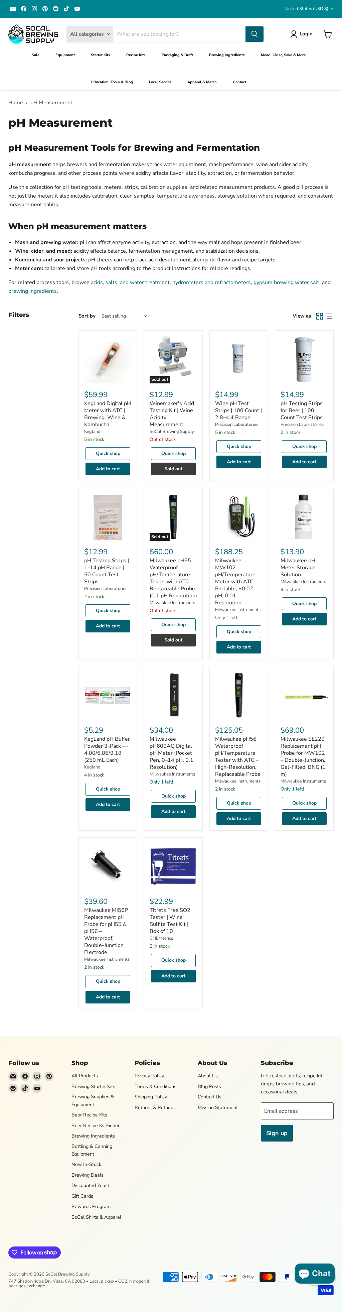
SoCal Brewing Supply (172, 432)
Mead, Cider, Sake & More (283, 54)
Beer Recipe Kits (89, 1114)
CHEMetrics (161, 938)
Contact (239, 82)
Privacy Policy (149, 1075)
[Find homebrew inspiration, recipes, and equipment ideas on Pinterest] (45, 8)
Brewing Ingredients (227, 54)
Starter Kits (100, 54)
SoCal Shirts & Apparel (96, 1217)
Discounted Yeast (90, 1185)
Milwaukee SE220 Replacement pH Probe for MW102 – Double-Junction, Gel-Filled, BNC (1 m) (303, 756)
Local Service (160, 82)
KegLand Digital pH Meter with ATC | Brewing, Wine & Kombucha (107, 414)
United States (306, 9)
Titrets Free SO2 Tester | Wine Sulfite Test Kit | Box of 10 (170, 921)
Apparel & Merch (202, 82)
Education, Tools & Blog (112, 82)
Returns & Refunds (155, 1107)
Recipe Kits (136, 54)
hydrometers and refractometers (211, 282)
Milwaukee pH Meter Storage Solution (298, 567)
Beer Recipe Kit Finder (95, 1125)
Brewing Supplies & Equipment (92, 1100)
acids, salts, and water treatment (130, 282)
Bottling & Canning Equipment (91, 1150)
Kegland (92, 432)
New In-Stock (86, 1164)
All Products (84, 1075)
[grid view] (319, 316)
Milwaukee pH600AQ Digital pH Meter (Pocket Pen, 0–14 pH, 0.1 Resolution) (171, 753)
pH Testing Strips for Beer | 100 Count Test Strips (302, 410)
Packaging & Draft (177, 54)
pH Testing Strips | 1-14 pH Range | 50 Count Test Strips (106, 571)
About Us (208, 1075)
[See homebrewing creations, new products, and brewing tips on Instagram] (34, 8)
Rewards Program (91, 1206)
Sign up (277, 1133)
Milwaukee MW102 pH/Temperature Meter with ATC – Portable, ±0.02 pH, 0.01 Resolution (236, 581)
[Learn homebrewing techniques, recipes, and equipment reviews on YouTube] (77, 8)
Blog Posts (209, 1086)
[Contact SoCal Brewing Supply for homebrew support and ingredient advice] (13, 8)
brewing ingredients (32, 291)
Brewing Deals (87, 1175)
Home (15, 103)
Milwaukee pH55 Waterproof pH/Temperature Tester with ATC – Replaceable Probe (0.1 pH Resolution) (173, 578)
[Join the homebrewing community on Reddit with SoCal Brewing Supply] (55, 8)
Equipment (65, 54)
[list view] (329, 316)
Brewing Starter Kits (93, 1086)
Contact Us (209, 1096)
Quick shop (108, 453)
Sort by (87, 316)
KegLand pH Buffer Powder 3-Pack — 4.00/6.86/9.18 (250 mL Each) (107, 749)
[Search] (254, 34)
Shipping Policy (151, 1096)
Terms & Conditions (155, 1086)
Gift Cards (82, 1196)
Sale (35, 54)
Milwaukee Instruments (172, 603)
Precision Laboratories (236, 425)
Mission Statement (218, 1107)
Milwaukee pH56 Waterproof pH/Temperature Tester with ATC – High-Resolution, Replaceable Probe (238, 756)
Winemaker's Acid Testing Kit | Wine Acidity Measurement (172, 414)
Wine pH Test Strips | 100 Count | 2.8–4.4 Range (238, 410)
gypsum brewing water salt (286, 282)
